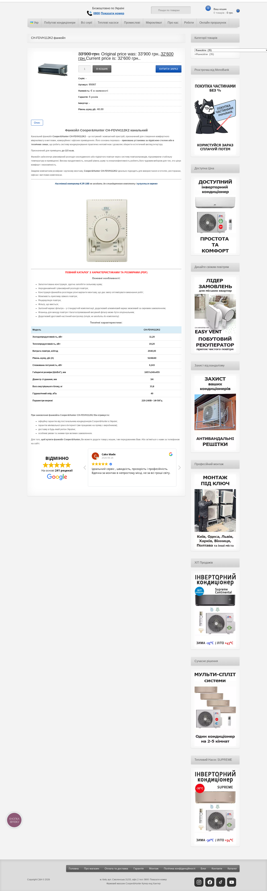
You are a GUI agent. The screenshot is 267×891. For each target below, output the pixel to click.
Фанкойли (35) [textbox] (204, 54)
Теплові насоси (108, 22)
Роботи (189, 22)
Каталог (232, 868)
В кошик (102, 68)
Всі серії (86, 22)
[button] (179, 468)
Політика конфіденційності (179, 868)
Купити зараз (168, 68)
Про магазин (91, 868)
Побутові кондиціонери (59, 22)
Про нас (173, 22)
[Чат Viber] (141, 11)
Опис (37, 122)
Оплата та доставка (116, 868)
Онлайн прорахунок (212, 22)
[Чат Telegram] (134, 11)
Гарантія (139, 868)
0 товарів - (223, 11)
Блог (203, 868)
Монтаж (153, 868)
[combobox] (204, 54)
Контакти (217, 868)
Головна (74, 868)
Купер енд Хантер (151, 883)
